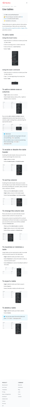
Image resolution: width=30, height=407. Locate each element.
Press (19, 394)
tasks (6, 28)
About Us (20, 385)
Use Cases (4, 387)
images (22, 28)
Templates (4, 389)
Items (12, 6)
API (3, 406)
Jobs (19, 392)
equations (14, 28)
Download (4, 396)
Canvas (3, 401)
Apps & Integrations (6, 394)
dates (18, 28)
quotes (10, 28)
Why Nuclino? (5, 385)
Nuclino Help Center (6, 6)
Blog (19, 389)
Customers (20, 387)
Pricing (3, 392)
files (26, 28)
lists (3, 28)
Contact (19, 396)
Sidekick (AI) (4, 399)
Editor (15, 6)
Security (4, 403)
